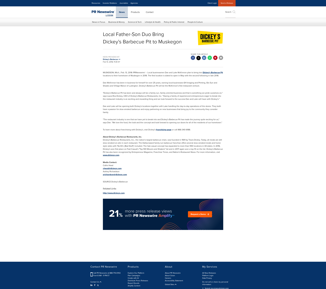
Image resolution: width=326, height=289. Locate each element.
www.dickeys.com (111, 155)
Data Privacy (207, 278)
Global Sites (170, 284)
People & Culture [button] (195, 22)
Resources (96, 3)
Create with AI (133, 278)
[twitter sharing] (198, 58)
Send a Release (227, 3)
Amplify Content (134, 285)
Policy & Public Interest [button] (174, 22)
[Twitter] (97, 285)
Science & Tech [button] (135, 22)
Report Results (133, 283)
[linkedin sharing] (204, 58)
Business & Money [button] (116, 22)
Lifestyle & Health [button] (153, 22)
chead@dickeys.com (112, 168)
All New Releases (209, 273)
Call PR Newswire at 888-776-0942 (107, 273)
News (122, 12)
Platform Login (207, 275)
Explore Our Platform (136, 273)
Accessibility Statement (174, 280)
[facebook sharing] (193, 58)
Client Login (212, 3)
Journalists (123, 3)
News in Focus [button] (98, 22)
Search (228, 11)
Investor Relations (110, 3)
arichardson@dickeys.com (115, 174)
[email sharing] (221, 58)
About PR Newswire (173, 273)
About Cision (170, 275)
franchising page (163, 129)
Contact (149, 12)
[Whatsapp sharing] (210, 58)
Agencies (134, 3)
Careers (168, 278)
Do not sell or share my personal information (215, 283)
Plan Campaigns (134, 275)
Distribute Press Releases (138, 280)
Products (135, 12)
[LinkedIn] (91, 285)
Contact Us (95, 282)
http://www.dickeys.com (114, 193)
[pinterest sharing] (215, 58)
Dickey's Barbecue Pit (213, 72)
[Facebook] (95, 285)
